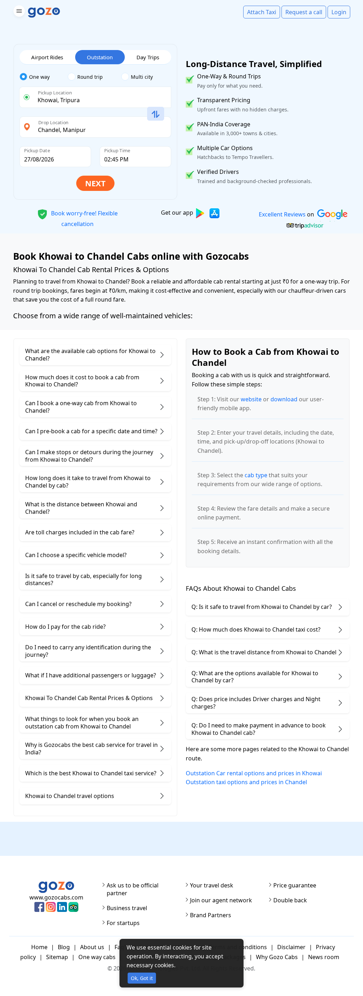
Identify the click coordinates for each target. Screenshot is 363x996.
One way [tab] (39, 76)
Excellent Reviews (281, 214)
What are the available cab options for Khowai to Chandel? (90, 354)
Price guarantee (294, 885)
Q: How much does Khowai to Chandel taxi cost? (255, 629)
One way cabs (97, 957)
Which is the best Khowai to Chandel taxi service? (90, 773)
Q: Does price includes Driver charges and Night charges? (255, 702)
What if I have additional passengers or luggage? (90, 675)
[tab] (43, 77)
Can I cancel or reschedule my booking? (78, 604)
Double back (290, 900)
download (283, 399)
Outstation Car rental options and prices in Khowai (254, 773)
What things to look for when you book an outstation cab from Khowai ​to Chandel (82, 722)
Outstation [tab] (100, 57)
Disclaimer (291, 947)
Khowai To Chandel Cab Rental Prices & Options (89, 698)
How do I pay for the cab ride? (65, 627)
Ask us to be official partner (132, 889)
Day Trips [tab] (147, 57)
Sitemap (57, 957)
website (251, 399)
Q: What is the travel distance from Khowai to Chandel (263, 652)
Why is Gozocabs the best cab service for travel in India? (91, 748)
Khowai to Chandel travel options (69, 796)
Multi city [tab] (142, 76)
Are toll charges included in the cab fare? (79, 532)
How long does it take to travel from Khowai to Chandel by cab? (88, 481)
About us (92, 947)
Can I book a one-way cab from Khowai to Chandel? (81, 406)
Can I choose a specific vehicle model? (76, 555)
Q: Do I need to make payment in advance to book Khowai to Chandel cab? (258, 729)
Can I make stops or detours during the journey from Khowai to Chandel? (89, 455)
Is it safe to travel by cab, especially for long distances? (83, 579)
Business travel (127, 908)
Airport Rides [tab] (47, 57)
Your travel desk (211, 885)
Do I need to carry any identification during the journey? (88, 651)
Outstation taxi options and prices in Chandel (246, 782)
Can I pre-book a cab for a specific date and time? (91, 431)
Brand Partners (210, 915)
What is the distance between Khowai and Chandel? (81, 508)
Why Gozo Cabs (277, 957)
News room (323, 957)
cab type (256, 475)
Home (39, 947)
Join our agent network (221, 900)
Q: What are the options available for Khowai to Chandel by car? (254, 676)
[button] (18, 12)
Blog (64, 947)
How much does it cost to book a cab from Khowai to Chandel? (82, 381)
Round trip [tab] (90, 76)
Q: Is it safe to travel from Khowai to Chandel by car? (261, 607)
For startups (123, 923)
